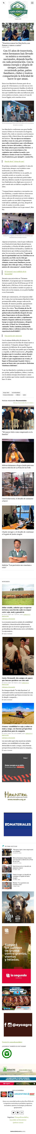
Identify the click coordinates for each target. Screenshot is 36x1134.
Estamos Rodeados (8, 395)
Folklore (18, 395)
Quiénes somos (18, 1122)
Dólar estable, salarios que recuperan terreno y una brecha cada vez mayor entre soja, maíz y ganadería (16, 609)
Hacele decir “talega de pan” (14, 161)
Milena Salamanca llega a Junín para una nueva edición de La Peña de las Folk (18, 466)
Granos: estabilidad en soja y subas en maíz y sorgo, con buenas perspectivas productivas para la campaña (17, 728)
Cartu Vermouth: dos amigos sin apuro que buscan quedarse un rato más (17, 679)
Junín (24, 395)
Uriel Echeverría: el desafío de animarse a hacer (17, 499)
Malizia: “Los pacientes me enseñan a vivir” (16, 566)
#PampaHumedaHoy (21, 1117)
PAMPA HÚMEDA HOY (15, 1131)
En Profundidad (16, 392)
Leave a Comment (7, 633)
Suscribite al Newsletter (18, 1120)
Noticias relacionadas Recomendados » (23, 402)
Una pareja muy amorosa (13, 336)
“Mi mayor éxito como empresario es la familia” (17, 433)
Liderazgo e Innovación (8, 619)
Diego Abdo (6, 392)
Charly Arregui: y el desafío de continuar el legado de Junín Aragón (18, 533)
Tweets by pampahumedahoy (12, 1042)
